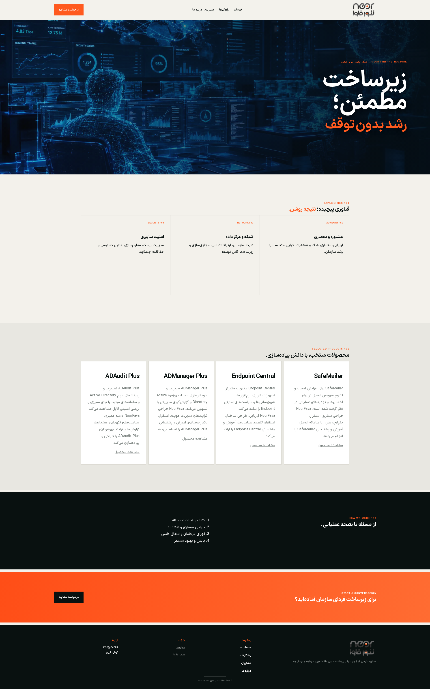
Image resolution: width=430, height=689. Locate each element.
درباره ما (180, 647)
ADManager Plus (185, 376)
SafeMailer (328, 376)
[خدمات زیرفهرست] (232, 10)
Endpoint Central (253, 376)
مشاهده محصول (330, 445)
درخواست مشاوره (69, 10)
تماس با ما (179, 655)
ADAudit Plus (122, 376)
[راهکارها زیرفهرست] (218, 10)
